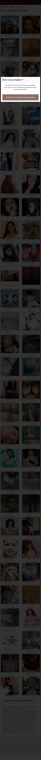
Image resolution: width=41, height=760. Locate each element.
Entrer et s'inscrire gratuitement (20, 97)
